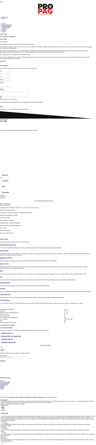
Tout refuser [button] (3, 403)
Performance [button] (4, 427)
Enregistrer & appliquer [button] (6, 441)
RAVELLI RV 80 (7, 339)
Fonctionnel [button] (3, 421)
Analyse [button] (2, 431)
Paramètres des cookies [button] (12, 403)
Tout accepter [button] (21, 403)
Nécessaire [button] (3, 436)
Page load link (4, 399)
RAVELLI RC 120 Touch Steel (11, 336)
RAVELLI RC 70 (7, 333)
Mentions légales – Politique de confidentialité (21, 397)
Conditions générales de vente (39, 397)
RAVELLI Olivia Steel (9, 342)
